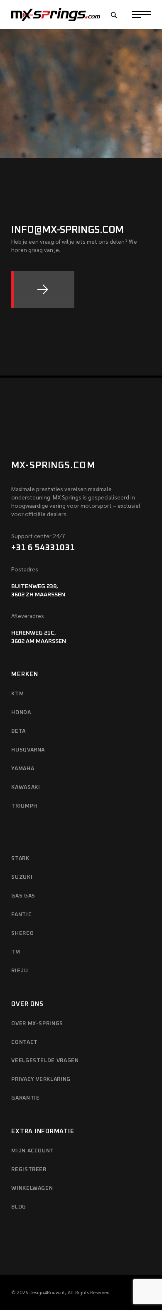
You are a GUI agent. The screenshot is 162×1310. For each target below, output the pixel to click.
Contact (24, 1042)
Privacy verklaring (41, 1079)
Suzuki (21, 877)
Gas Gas (23, 896)
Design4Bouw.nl (47, 1292)
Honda (21, 712)
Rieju (19, 971)
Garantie (25, 1098)
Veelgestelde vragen (45, 1060)
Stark (20, 858)
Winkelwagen (32, 1188)
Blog (18, 1207)
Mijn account (32, 1151)
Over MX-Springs (37, 1023)
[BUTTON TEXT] (42, 289)
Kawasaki (25, 787)
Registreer (29, 1169)
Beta (18, 731)
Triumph (24, 806)
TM (15, 952)
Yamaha (22, 768)
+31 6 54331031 (43, 548)
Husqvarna (28, 750)
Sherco (22, 933)
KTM (17, 694)
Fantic (21, 914)
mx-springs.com (53, 465)
